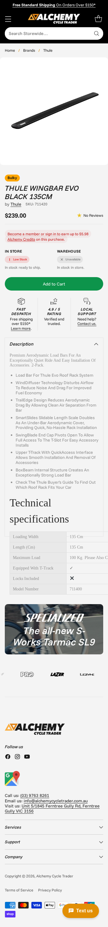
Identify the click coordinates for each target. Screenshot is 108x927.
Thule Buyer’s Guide (55, 482)
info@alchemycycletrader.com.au (56, 801)
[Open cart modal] (98, 19)
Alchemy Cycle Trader (54, 875)
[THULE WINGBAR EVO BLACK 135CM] (54, 111)
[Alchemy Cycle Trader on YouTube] (27, 757)
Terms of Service (19, 890)
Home (10, 50)
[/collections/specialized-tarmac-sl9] (54, 629)
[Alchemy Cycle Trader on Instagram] (17, 757)
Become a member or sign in (32, 233)
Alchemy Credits (21, 239)
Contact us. (86, 323)
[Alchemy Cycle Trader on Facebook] (7, 757)
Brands (29, 50)
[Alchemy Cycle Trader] (54, 18)
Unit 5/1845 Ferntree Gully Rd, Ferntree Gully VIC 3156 (52, 808)
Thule (47, 50)
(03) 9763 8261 (34, 795)
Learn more (21, 328)
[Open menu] (8, 19)
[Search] (96, 33)
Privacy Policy (50, 890)
